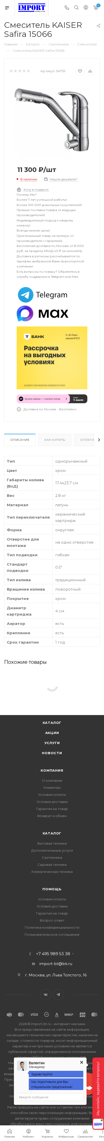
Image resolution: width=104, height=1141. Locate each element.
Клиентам (52, 787)
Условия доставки (52, 802)
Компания (52, 770)
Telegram (58, 994)
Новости (52, 753)
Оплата (87, 440)
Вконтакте (45, 994)
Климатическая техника (52, 872)
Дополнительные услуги (52, 850)
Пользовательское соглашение (52, 934)
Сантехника (52, 857)
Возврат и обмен (52, 816)
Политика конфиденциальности (52, 927)
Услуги (52, 743)
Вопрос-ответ (52, 920)
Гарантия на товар (52, 809)
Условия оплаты (52, 795)
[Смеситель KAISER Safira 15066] (52, 119)
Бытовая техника (52, 843)
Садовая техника (52, 865)
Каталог (52, 723)
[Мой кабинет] (86, 8)
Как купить (54, 440)
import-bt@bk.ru (55, 963)
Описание (19, 440)
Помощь (52, 889)
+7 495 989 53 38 (53, 954)
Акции (52, 733)
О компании (52, 780)
